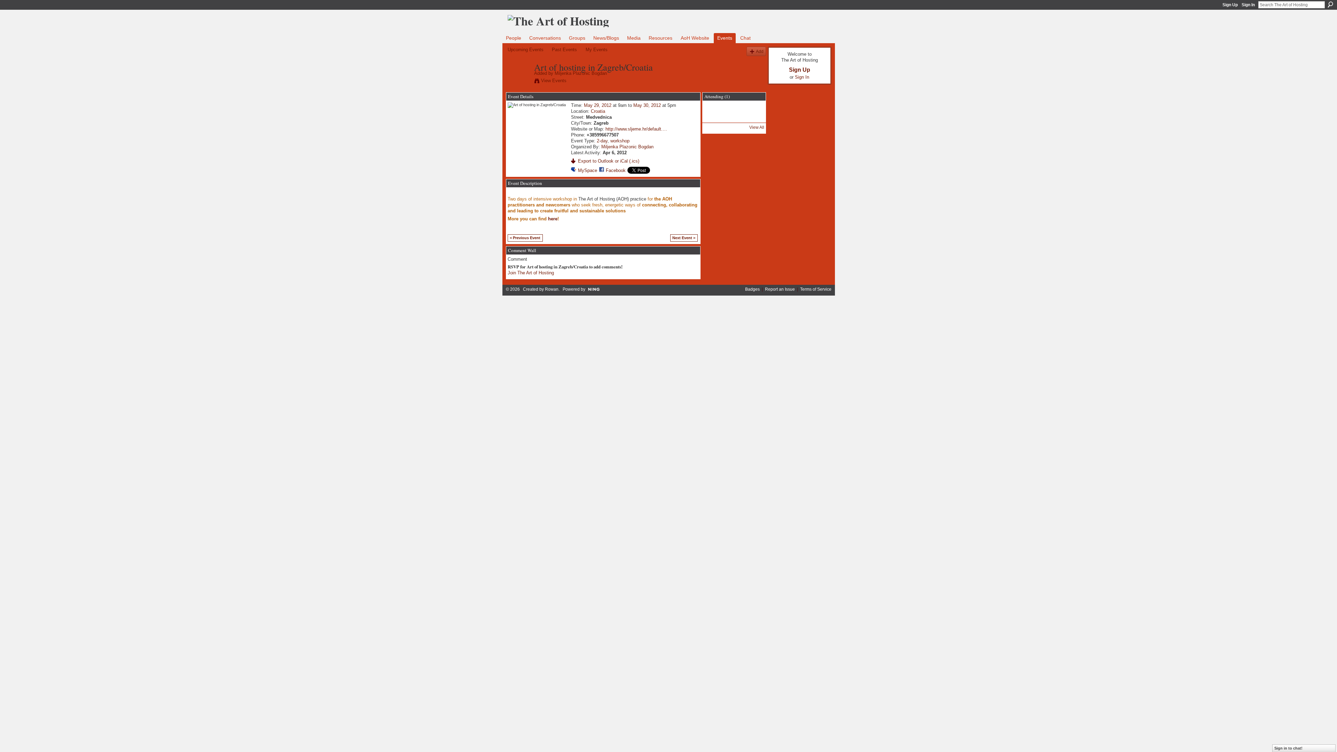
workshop (620, 140)
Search (1330, 4)
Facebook (616, 170)
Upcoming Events (526, 49)
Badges (752, 289)
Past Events (564, 49)
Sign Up (1230, 4)
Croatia (598, 111)
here (552, 218)
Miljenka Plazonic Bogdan (581, 73)
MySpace (587, 170)
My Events (597, 49)
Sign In (1248, 4)
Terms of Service (815, 289)
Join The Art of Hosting (531, 272)
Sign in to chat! (1288, 748)
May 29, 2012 (597, 105)
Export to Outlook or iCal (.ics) (608, 161)
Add (760, 51)
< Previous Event (525, 238)
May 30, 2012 (647, 105)
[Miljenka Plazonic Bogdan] (519, 82)
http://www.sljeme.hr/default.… (636, 129)
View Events (553, 80)
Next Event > (683, 238)
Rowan (551, 289)
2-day (602, 140)
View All (756, 127)
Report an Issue (780, 289)
